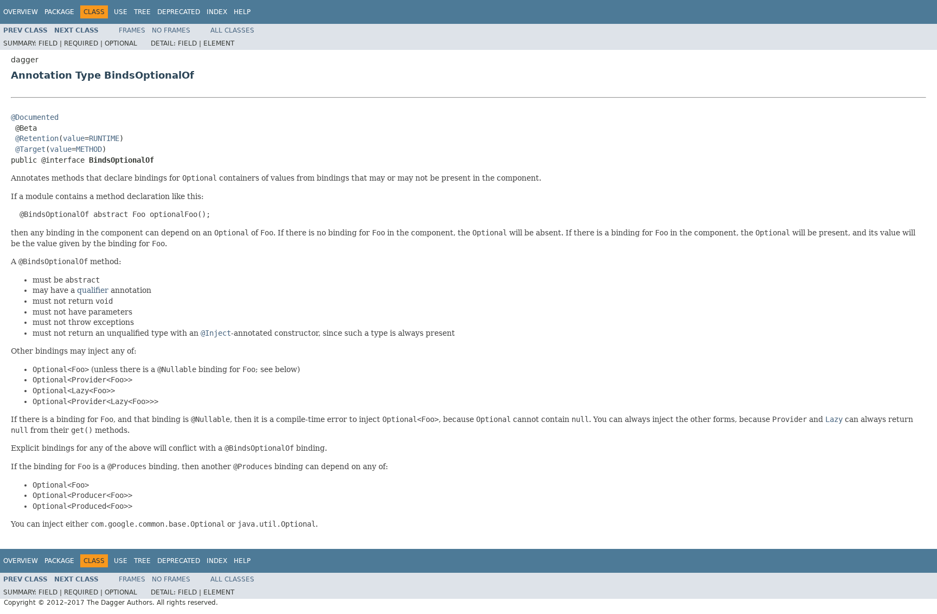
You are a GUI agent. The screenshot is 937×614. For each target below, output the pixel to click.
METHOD (89, 149)
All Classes (232, 30)
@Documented (35, 117)
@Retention (37, 138)
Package (59, 12)
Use (120, 12)
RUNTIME (104, 138)
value (74, 138)
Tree (142, 12)
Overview (20, 12)
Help (242, 12)
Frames (132, 30)
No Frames (171, 30)
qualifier (92, 290)
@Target (30, 149)
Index (217, 12)
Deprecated (178, 12)
